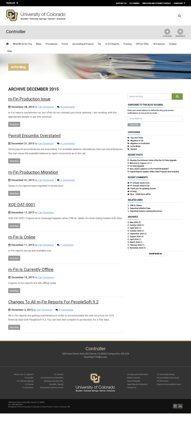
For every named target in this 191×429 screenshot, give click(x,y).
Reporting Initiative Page (140, 208)
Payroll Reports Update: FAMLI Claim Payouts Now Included (154, 172)
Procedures (51, 44)
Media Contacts (133, 378)
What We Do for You (22, 44)
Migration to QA (136, 141)
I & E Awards (159, 44)
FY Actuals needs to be (140, 183)
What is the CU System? (24, 374)
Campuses (178, 3)
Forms (65, 44)
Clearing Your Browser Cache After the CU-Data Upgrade (153, 160)
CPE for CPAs (142, 44)
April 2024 (134, 239)
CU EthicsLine (162, 381)
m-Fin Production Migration (33, 172)
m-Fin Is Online (21, 237)
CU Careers (135, 3)
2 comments (67, 180)
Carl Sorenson (46, 106)
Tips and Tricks (136, 138)
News (38, 44)
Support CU (121, 3)
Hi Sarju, (133, 191)
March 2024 (135, 242)
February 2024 (136, 245)
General (133, 149)
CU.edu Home (167, 36)
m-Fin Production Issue (29, 99)
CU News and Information (137, 374)
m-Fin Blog (18, 67)
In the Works (135, 146)
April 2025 (134, 228)
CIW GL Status (136, 205)
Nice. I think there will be (140, 194)
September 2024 (137, 234)
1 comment (66, 244)
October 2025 (135, 225)
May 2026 (134, 222)
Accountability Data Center (168, 378)
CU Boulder (29, 378)
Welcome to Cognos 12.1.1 (141, 163)
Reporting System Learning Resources (146, 211)
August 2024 (135, 236)
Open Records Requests (137, 384)
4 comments (67, 143)
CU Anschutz (28, 388)
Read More (14, 124)
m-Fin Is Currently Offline (31, 269)
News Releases (133, 381)
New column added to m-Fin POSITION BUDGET (149, 169)
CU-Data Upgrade (137, 166)
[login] (69, 407)
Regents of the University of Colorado (25, 407)
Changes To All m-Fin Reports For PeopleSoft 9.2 (53, 301)
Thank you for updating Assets (143, 189)
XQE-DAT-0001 (21, 204)
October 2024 (135, 231)
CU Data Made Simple (166, 374)
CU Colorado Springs (25, 381)
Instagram (175, 406)
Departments (180, 36)
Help (9, 51)
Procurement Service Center (51, 388)
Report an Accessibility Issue (169, 384)
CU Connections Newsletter (52, 378)
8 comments (67, 106)
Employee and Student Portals (157, 3)
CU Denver (29, 384)
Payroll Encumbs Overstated (34, 135)
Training (127, 44)
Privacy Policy (46, 407)
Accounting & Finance (83, 44)
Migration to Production (140, 143)
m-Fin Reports (112, 44)
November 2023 (136, 248)
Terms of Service (60, 407)
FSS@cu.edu (101, 357)
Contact (172, 44)
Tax (99, 44)
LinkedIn (180, 406)
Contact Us (131, 388)
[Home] (36, 20)
